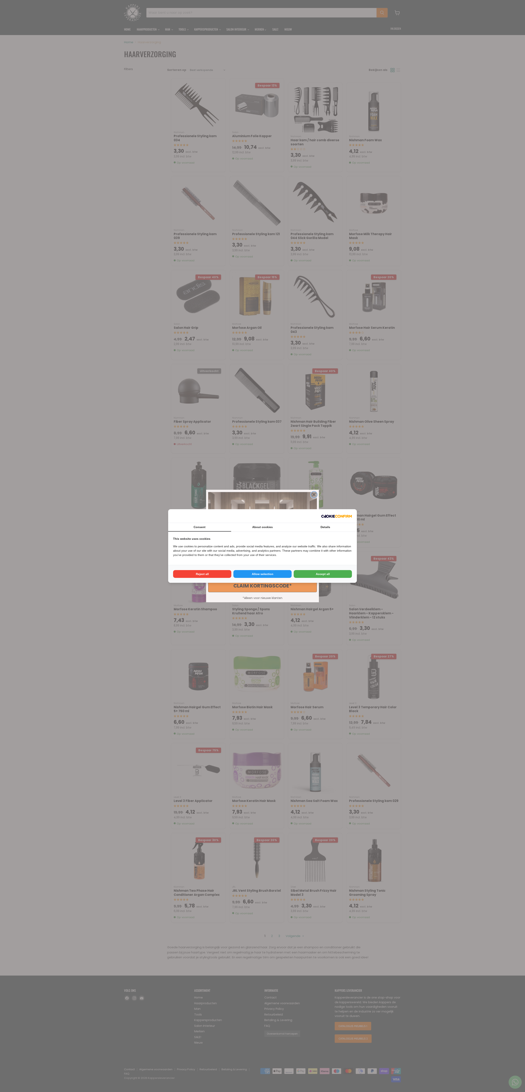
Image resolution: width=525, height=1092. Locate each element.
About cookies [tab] (262, 527)
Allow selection (262, 574)
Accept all (323, 574)
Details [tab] (325, 527)
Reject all (202, 574)
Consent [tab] (199, 527)
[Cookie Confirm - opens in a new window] (336, 516)
